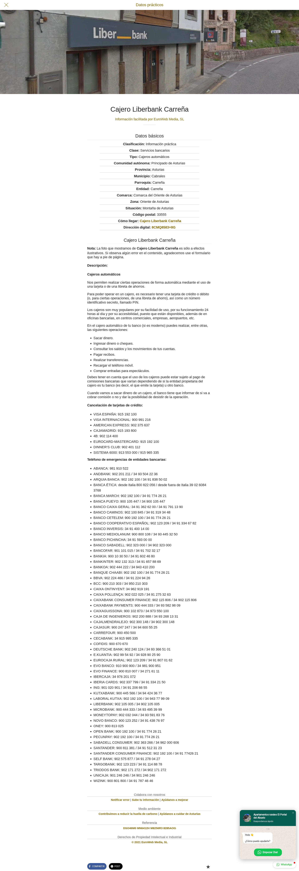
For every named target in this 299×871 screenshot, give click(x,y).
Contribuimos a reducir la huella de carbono (128, 813)
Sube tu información (145, 799)
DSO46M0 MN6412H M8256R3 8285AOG (149, 828)
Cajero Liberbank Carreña (160, 221)
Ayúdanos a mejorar (174, 799)
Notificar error (120, 799)
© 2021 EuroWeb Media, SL (150, 842)
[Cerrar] (6, 5)
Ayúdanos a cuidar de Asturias (180, 813)
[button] (293, 812)
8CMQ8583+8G (164, 227)
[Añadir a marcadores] (208, 866)
